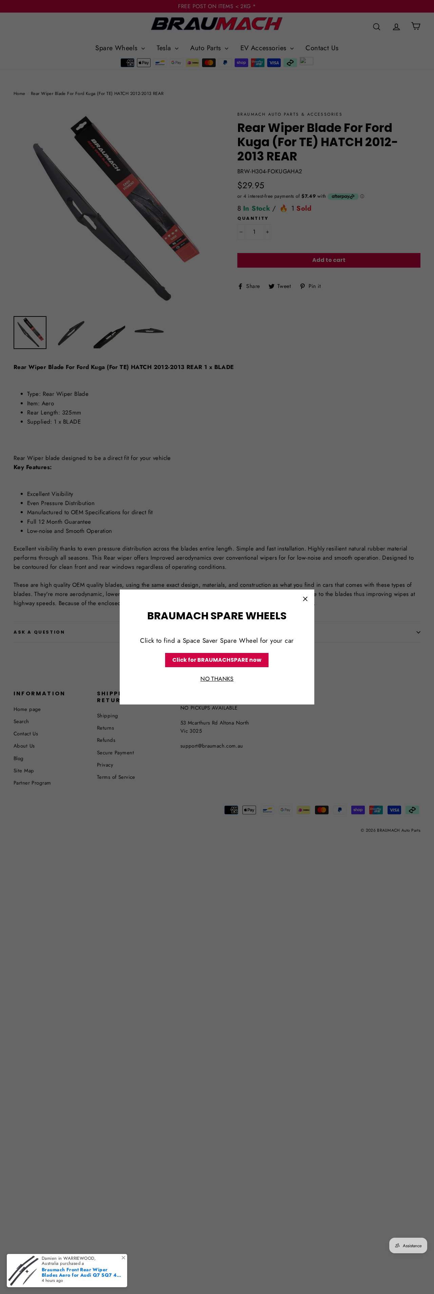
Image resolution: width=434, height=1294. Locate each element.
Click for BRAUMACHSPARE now (216, 660)
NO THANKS (217, 679)
